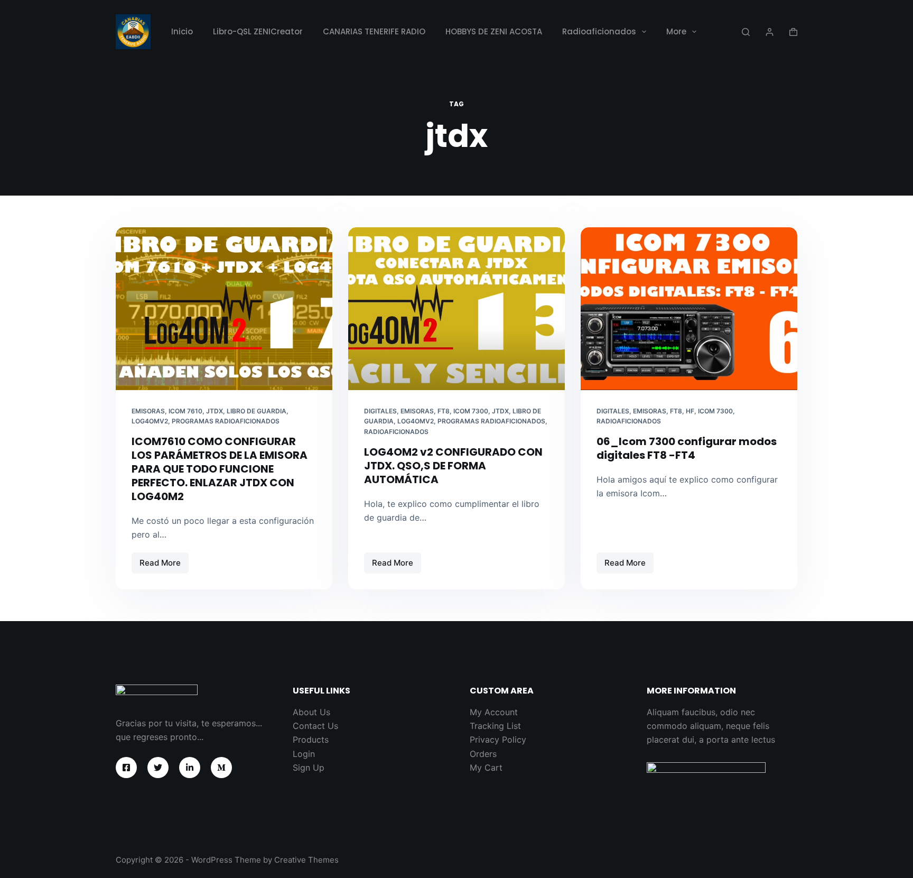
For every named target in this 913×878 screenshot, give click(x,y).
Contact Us (315, 725)
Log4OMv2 (150, 421)
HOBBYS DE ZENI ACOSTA (493, 31)
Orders (483, 753)
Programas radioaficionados (226, 421)
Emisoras (148, 411)
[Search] (746, 32)
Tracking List (495, 725)
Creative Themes (306, 860)
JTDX (214, 411)
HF (690, 411)
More (676, 31)
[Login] (770, 32)
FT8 (443, 411)
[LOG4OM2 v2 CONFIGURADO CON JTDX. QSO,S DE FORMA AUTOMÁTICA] (456, 308)
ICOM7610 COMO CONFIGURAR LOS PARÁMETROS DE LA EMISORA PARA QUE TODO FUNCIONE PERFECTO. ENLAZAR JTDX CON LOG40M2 (220, 469)
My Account (494, 712)
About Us (311, 712)
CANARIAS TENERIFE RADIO (374, 31)
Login (304, 753)
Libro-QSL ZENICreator (258, 31)
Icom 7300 (715, 411)
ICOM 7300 (470, 411)
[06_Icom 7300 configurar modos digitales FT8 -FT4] (689, 308)
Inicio (182, 31)
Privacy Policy (498, 739)
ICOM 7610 (185, 411)
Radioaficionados (599, 31)
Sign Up (308, 767)
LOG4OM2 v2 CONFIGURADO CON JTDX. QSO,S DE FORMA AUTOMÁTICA (453, 466)
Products (311, 739)
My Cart (486, 767)
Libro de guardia (256, 411)
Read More (164, 566)
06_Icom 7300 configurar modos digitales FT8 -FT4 (687, 448)
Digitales (380, 411)
